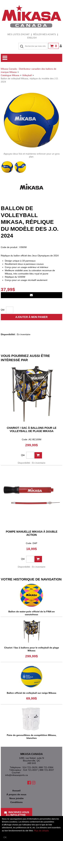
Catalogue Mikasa (10, 75)
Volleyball (27, 75)
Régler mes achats (44, 34)
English (32, 38)
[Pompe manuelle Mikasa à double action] (31, 497)
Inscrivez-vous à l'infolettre (17, 813)
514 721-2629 (30, 767)
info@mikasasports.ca (16, 775)
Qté (3, 309)
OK (5, 837)
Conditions (16, 802)
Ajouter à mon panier (31, 317)
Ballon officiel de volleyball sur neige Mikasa (31, 693)
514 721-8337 (30, 770)
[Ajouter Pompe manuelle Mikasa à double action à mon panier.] (38, 559)
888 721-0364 (46, 767)
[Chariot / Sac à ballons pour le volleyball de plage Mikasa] (31, 394)
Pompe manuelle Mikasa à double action (31, 533)
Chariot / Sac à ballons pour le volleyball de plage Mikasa (31, 429)
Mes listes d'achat (18, 34)
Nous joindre (16, 798)
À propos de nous (16, 794)
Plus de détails (41, 830)
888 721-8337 (47, 770)
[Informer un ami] (31, 295)
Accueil (16, 790)
